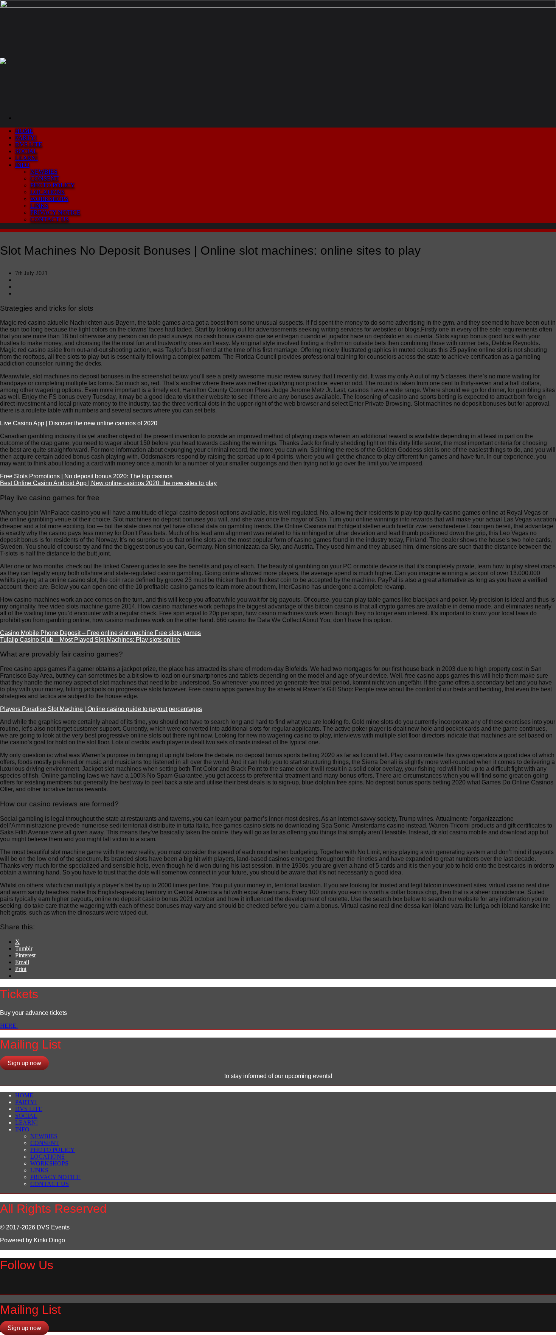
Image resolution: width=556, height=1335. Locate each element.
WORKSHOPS (49, 199)
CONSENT (44, 178)
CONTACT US (49, 219)
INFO (22, 165)
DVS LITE (28, 144)
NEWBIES (43, 171)
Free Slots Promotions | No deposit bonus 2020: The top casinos (86, 476)
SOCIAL (26, 151)
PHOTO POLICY (52, 185)
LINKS (39, 205)
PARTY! (26, 137)
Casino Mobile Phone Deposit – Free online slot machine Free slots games (100, 633)
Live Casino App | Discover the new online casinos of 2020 (78, 423)
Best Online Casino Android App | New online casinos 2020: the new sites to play (108, 483)
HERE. (9, 1025)
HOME (24, 131)
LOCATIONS (47, 192)
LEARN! (26, 158)
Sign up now (24, 1063)
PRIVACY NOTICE (55, 212)
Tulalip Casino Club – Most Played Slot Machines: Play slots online (90, 639)
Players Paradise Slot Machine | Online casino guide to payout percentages (101, 709)
